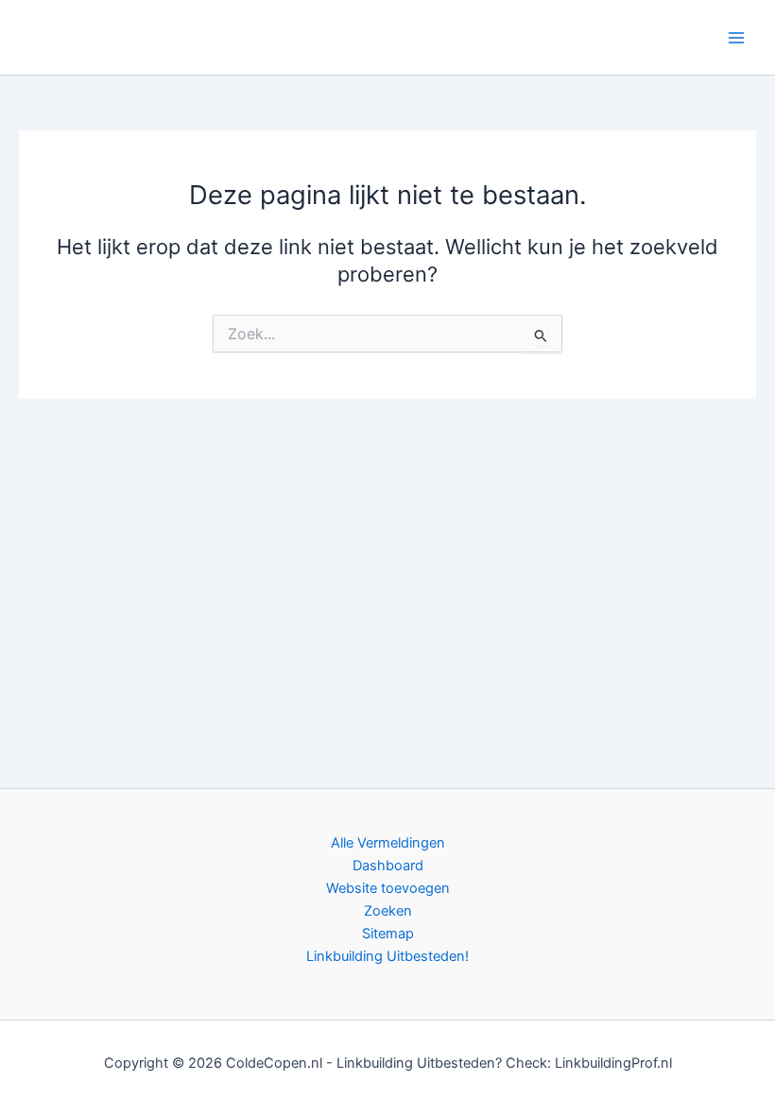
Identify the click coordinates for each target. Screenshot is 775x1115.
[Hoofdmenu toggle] (736, 38)
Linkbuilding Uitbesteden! (387, 956)
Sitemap (388, 933)
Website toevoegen (388, 888)
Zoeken (388, 910)
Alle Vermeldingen (388, 842)
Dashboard (388, 865)
